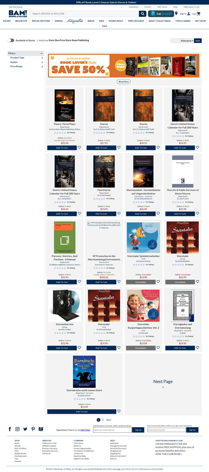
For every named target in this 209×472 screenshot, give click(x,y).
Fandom (18, 461)
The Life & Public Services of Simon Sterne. (183, 191)
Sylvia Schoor (85, 395)
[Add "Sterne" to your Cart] (104, 148)
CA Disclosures (144, 469)
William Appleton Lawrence (63, 265)
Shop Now (124, 81)
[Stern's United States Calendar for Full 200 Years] (182, 105)
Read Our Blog (80, 456)
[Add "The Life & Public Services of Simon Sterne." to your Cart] (182, 214)
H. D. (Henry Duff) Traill (105, 129)
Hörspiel (144, 333)
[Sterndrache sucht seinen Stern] (84, 372)
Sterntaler (183, 255)
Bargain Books (20, 453)
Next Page (163, 384)
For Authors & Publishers (84, 451)
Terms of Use (131, 469)
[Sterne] (104, 105)
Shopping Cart (115, 451)
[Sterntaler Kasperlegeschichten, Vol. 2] (143, 306)
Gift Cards (162, 7)
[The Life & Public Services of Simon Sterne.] (182, 171)
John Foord (183, 198)
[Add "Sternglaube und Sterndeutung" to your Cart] (182, 348)
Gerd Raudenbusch (144, 198)
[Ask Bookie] (161, 13)
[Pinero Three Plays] (64, 105)
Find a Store (78, 443)
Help (175, 7)
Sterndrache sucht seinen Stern (84, 390)
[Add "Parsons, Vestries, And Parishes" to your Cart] (64, 282)
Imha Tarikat (66, 329)
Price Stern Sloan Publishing (62, 129)
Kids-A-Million (20, 448)
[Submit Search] (142, 14)
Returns (113, 458)
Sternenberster (65, 324)
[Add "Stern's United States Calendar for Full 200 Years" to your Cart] (182, 148)
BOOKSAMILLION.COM (101, 469)
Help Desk (114, 443)
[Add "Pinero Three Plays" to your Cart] (64, 148)
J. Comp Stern (183, 133)
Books (17, 443)
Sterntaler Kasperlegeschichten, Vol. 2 (143, 326)
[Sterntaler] (183, 237)
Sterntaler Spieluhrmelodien (143, 255)
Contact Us (78, 453)
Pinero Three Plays (64, 123)
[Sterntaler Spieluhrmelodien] (143, 237)
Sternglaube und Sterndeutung (182, 326)
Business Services (49, 448)
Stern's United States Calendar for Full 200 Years (183, 125)
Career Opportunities (82, 448)
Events (148, 7)
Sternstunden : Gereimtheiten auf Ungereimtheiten (143, 191)
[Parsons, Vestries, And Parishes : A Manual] (64, 237)
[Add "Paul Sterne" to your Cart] (104, 214)
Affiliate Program (49, 446)
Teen (17, 451)
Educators (134, 7)
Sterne (104, 123)
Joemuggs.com (118, 469)
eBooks (18, 446)
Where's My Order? (118, 456)
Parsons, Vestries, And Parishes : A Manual (64, 257)
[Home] (17, 13)
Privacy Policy (157, 469)
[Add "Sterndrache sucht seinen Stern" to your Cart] (84, 411)
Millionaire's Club (192, 7)
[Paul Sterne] (104, 171)
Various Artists (144, 261)
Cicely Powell (105, 195)
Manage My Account (118, 446)
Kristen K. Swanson (105, 265)
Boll (183, 333)
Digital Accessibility (81, 458)
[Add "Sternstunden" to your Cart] (143, 214)
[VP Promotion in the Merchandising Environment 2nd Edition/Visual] (104, 237)
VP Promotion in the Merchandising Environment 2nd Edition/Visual (104, 257)
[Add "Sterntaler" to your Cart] (104, 348)
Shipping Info (115, 453)
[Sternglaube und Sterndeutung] (183, 306)
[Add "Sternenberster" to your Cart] (64, 348)
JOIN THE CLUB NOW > (168, 453)
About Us (77, 446)
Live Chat (85, 430)
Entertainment (21, 456)
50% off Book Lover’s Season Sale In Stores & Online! (106, 2)
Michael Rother (183, 261)
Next (108, 420)
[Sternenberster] (64, 306)
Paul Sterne (103, 189)
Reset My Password (118, 448)
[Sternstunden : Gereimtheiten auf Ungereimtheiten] (143, 171)
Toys (16, 458)
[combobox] (90, 14)
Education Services (50, 451)
